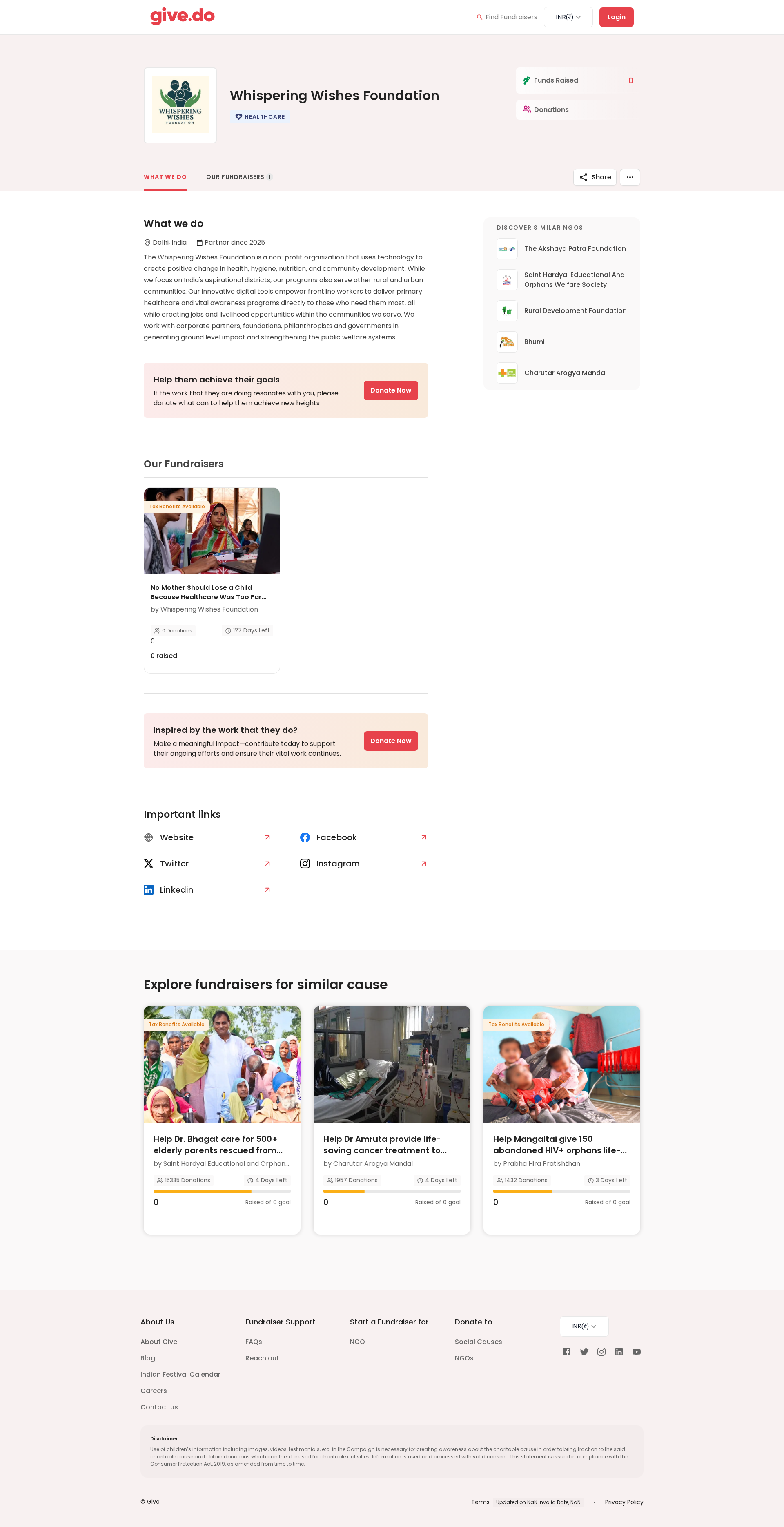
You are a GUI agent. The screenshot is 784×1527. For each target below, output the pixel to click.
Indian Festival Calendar (180, 1374)
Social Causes (478, 1341)
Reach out (262, 1358)
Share (601, 177)
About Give (158, 1341)
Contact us (159, 1407)
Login (617, 17)
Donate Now (391, 390)
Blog (147, 1358)
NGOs (464, 1358)
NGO (357, 1341)
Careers (153, 1390)
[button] (260, 116)
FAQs (253, 1341)
